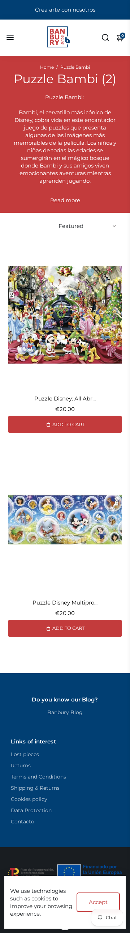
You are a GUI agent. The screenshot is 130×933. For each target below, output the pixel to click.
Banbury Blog (65, 712)
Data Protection (31, 810)
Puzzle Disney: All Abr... (65, 398)
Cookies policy (29, 799)
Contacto (22, 821)
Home (47, 67)
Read (57, 200)
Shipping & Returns (35, 788)
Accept (98, 902)
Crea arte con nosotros (65, 9)
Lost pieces (25, 754)
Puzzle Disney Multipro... (65, 602)
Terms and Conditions (38, 777)
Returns (21, 765)
